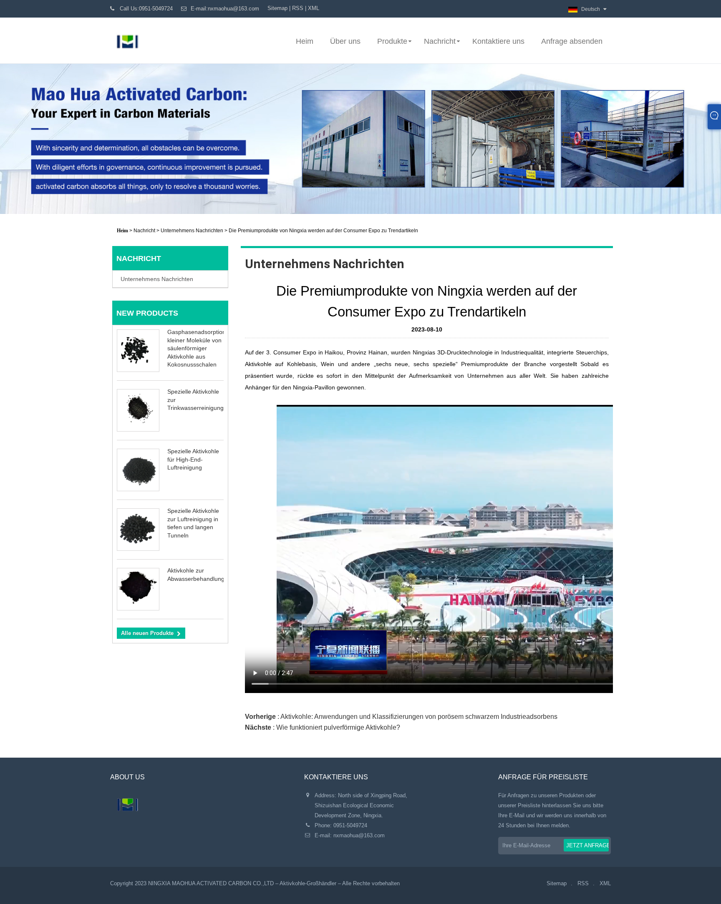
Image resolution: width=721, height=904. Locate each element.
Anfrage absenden (572, 41)
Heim (304, 41)
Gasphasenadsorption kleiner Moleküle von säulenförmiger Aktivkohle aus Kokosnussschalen (196, 348)
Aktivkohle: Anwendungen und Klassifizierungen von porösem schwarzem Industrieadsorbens (418, 716)
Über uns (345, 41)
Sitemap (277, 8)
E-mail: (225, 8)
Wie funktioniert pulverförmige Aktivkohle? (338, 727)
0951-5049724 (350, 825)
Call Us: (146, 8)
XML (313, 8)
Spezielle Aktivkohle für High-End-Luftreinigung (193, 459)
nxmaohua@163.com (359, 835)
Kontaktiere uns (498, 41)
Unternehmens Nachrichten (192, 231)
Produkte (392, 41)
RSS (297, 8)
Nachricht (440, 41)
